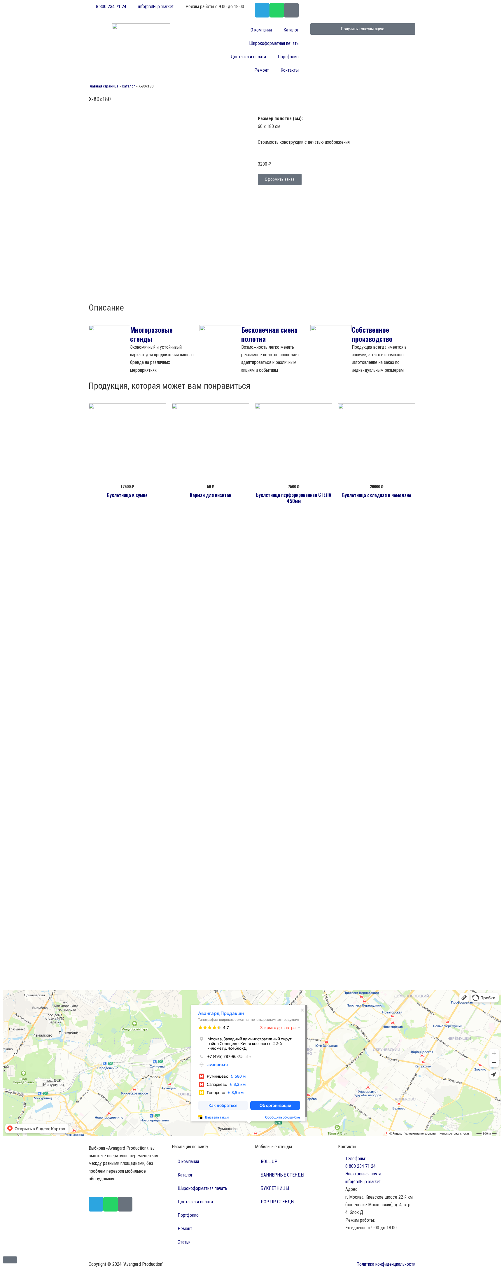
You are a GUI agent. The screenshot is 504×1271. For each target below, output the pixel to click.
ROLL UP (269, 1161)
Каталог (291, 30)
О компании (261, 30)
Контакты (290, 70)
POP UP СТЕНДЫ (277, 1202)
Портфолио (288, 56)
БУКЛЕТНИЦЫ (275, 1188)
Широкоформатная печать (274, 43)
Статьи (184, 1242)
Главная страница (103, 86)
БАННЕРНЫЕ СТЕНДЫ (282, 1175)
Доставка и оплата (248, 56)
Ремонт (261, 70)
